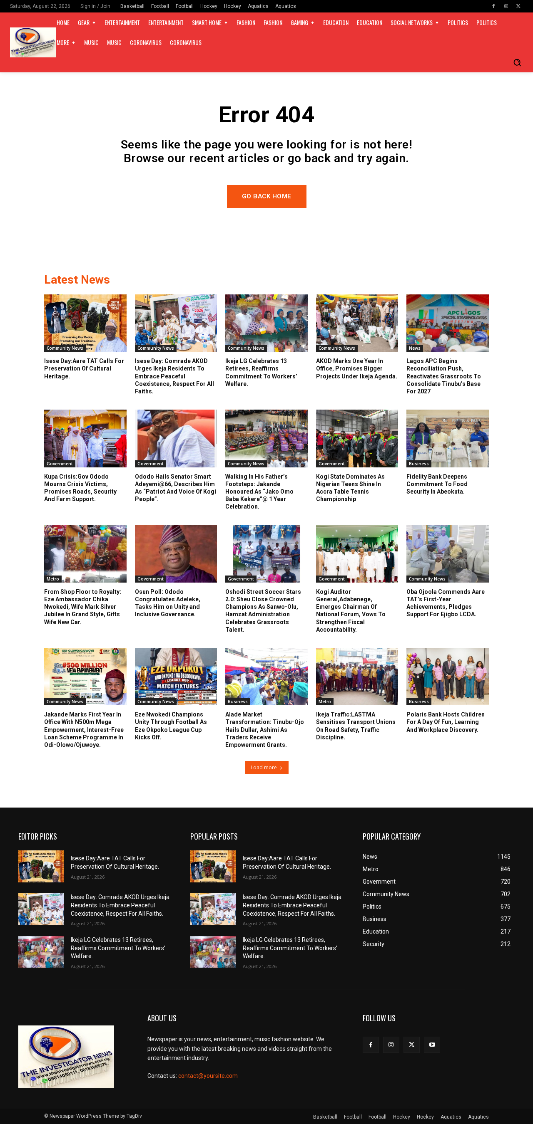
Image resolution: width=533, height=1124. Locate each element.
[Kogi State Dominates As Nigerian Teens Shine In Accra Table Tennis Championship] (357, 438)
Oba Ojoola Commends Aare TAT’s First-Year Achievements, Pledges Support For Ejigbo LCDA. (445, 603)
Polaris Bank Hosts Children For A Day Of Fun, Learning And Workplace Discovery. (445, 722)
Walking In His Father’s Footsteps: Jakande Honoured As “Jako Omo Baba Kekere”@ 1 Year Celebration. (259, 491)
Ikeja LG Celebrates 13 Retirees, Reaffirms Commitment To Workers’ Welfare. (118, 947)
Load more (264, 767)
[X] (518, 6)
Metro (53, 579)
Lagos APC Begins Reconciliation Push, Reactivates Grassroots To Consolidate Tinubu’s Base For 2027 (443, 376)
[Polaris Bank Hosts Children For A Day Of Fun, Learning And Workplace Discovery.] (447, 676)
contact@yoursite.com (208, 1075)
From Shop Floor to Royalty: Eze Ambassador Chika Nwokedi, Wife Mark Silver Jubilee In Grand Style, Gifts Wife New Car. (82, 606)
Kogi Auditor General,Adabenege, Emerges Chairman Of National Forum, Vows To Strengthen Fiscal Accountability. (351, 610)
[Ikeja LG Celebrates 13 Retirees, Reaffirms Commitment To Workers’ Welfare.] (266, 323)
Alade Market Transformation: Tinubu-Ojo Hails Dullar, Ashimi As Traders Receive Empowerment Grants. (264, 729)
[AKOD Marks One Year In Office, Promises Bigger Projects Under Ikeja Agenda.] (357, 323)
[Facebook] (493, 6)
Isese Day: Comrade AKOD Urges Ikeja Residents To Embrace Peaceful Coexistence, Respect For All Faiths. (174, 376)
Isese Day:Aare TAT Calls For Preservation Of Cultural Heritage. (84, 368)
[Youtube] (432, 1045)
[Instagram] (506, 6)
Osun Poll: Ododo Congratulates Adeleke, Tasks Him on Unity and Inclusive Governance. (167, 603)
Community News (65, 348)
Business (419, 464)
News (415, 348)
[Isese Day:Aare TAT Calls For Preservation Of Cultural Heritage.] (85, 323)
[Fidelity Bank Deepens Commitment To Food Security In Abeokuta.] (447, 438)
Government (60, 464)
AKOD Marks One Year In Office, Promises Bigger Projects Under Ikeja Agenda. (356, 368)
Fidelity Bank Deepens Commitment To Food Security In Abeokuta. (437, 484)
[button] (517, 62)
